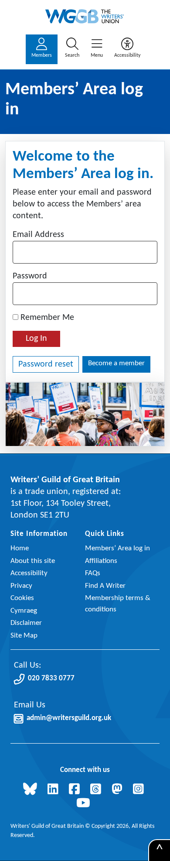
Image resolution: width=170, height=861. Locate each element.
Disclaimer (26, 623)
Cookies (22, 598)
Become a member (116, 363)
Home (19, 548)
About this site (32, 561)
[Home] (85, 16)
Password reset (45, 364)
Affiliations (101, 561)
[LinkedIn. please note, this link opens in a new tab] (54, 790)
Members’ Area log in (117, 548)
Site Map (23, 635)
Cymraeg (23, 610)
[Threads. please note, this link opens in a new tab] (97, 790)
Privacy (21, 586)
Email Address (38, 234)
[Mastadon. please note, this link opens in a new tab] (118, 790)
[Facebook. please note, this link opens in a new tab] (76, 790)
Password (30, 276)
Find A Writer (105, 586)
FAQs (92, 573)
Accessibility (29, 573)
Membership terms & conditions (117, 603)
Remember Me (46, 317)
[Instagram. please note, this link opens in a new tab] (140, 790)
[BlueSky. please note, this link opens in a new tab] (32, 790)
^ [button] (159, 851)
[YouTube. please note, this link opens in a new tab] (85, 804)
